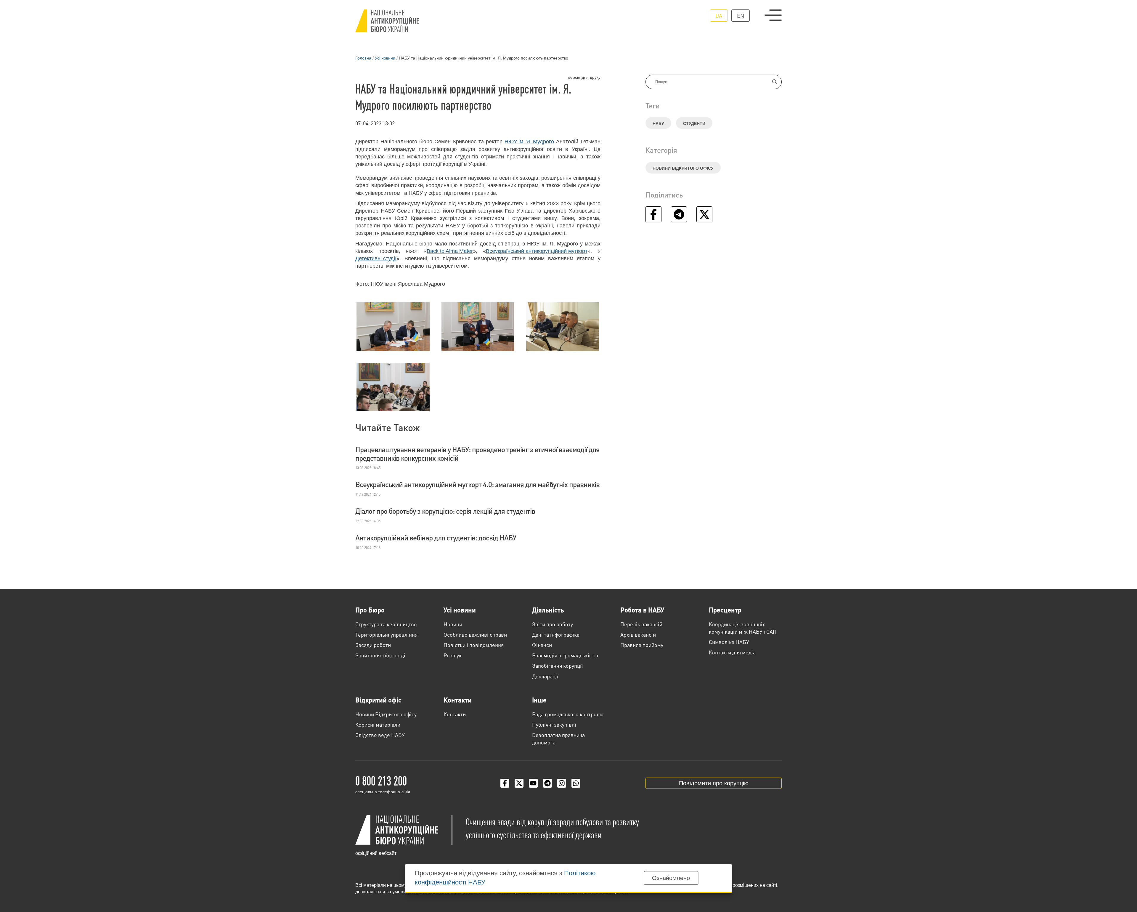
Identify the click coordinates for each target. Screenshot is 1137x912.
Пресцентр (725, 610)
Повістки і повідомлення (474, 644)
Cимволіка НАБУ (729, 641)
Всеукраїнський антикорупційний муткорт (536, 251)
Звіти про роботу (552, 624)
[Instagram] (561, 783)
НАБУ (658, 123)
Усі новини (460, 610)
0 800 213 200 (381, 780)
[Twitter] (519, 783)
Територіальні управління (386, 634)
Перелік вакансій (641, 624)
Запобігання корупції (557, 665)
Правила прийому (641, 644)
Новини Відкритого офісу (683, 168)
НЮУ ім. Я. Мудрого (529, 141)
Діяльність (548, 610)
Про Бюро (370, 610)
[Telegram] (547, 783)
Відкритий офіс (378, 700)
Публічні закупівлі (554, 724)
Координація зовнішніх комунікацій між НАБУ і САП (743, 628)
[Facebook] (504, 783)
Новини (453, 624)
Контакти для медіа (732, 652)
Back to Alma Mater (450, 251)
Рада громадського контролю (567, 714)
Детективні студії (375, 258)
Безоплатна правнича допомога (558, 738)
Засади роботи (373, 644)
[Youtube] (533, 783)
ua (718, 15)
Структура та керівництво (386, 624)
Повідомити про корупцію (714, 783)
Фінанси (542, 644)
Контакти (458, 700)
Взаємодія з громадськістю (565, 655)
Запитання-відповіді (380, 655)
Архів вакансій (638, 634)
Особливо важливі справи (475, 634)
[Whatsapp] (575, 783)
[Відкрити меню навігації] (773, 15)
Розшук (453, 655)
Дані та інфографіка (555, 634)
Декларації (545, 676)
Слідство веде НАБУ (380, 734)
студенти (694, 123)
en (740, 15)
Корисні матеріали (377, 724)
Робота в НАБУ (642, 610)
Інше (539, 700)
